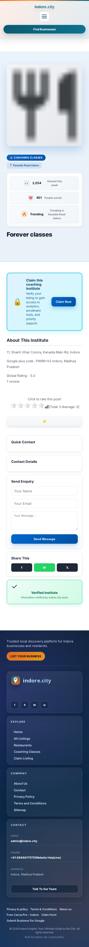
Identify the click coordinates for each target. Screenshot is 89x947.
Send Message (44, 539)
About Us (20, 783)
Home (18, 732)
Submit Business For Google (25, 920)
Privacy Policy (24, 796)
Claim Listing (23, 758)
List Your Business (25, 656)
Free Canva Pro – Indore (23, 914)
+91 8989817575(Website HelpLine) (36, 857)
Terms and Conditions (30, 803)
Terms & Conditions (43, 909)
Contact (19, 790)
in (44, 705)
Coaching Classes (27, 751)
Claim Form (49, 914)
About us (65, 909)
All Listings (22, 738)
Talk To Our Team (44, 889)
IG (34, 705)
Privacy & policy (17, 909)
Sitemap (20, 810)
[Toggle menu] (44, 16)
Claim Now (64, 301)
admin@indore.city (24, 841)
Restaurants (23, 745)
